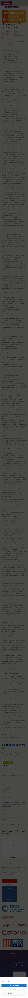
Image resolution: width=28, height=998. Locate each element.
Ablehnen (14, 989)
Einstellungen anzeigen (14, 994)
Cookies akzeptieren (14, 985)
